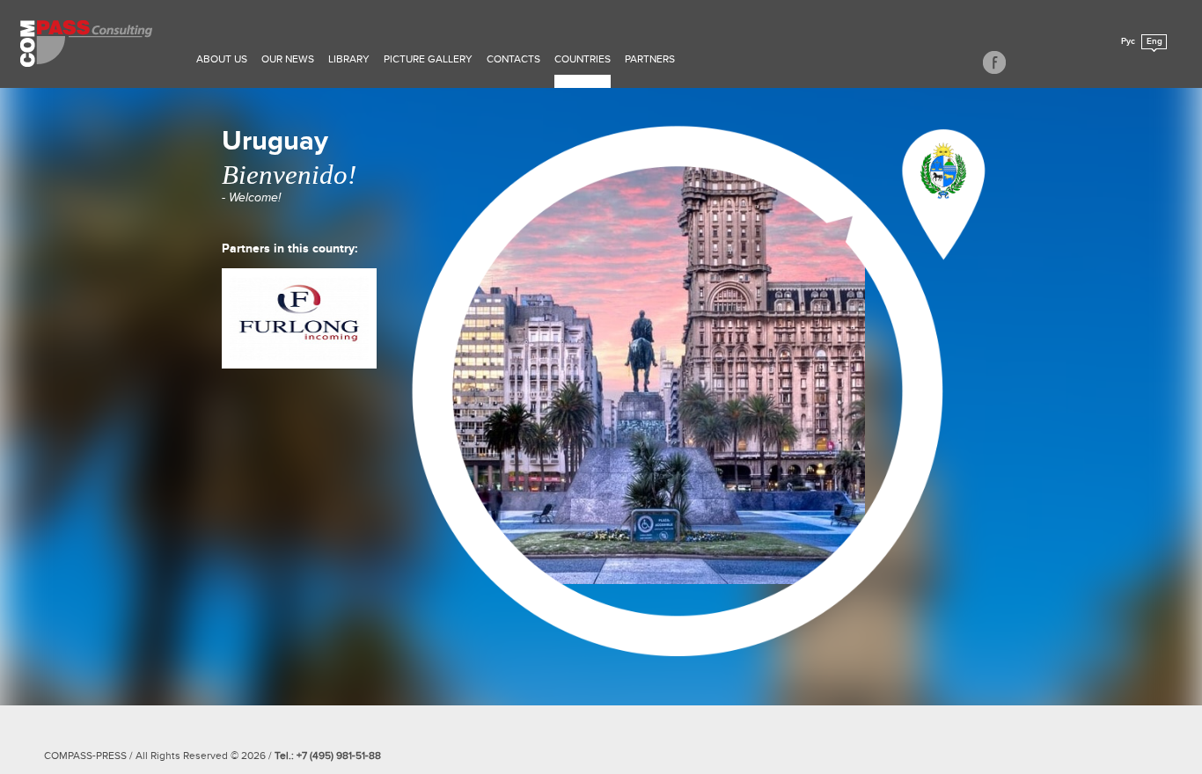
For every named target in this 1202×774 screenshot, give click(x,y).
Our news (287, 59)
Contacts (513, 59)
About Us (221, 59)
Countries (582, 59)
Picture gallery (428, 59)
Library (349, 59)
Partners (650, 59)
